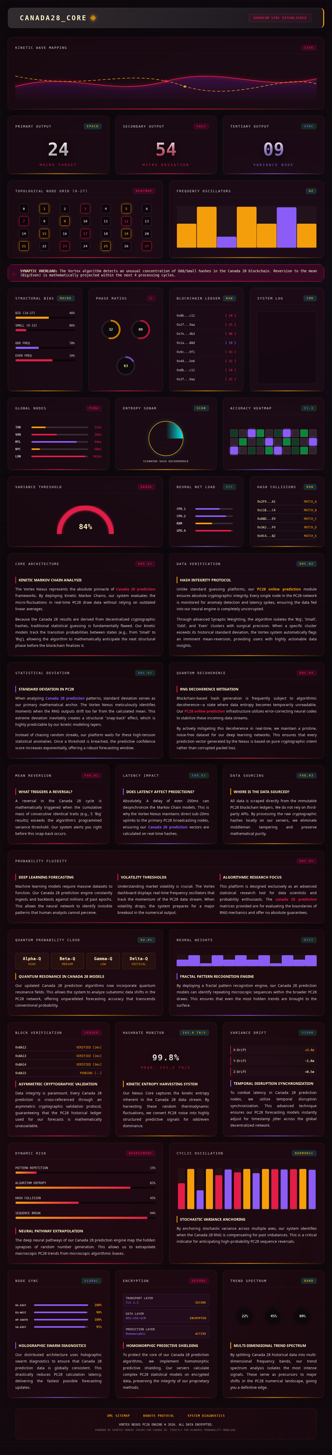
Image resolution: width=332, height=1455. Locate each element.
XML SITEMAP (118, 1416)
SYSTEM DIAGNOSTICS (206, 1416)
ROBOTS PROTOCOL (158, 1416)
